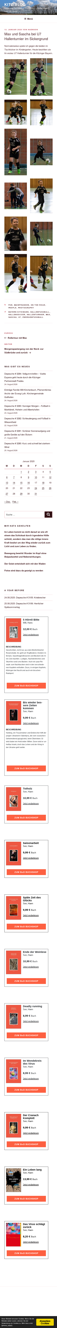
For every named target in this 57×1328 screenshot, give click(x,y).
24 (36, 488)
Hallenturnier (35, 314)
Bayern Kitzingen (18, 312)
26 (50, 488)
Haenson (33, 29)
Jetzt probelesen (31, 634)
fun (10, 305)
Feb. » (15, 501)
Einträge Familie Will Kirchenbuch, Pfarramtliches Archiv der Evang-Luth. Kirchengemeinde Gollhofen (27, 393)
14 (14, 482)
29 (21, 493)
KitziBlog (15, 4)
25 (43, 488)
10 (36, 477)
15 (21, 482)
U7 (19, 317)
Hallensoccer (16, 314)
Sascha (12, 317)
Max (48, 314)
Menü (30, 18)
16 (28, 482)
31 (36, 493)
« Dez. (7, 501)
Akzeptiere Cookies (45, 1322)
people (12, 308)
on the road (38, 305)
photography (26, 308)
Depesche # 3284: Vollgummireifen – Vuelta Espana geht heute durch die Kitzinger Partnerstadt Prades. (25, 377)
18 (43, 482)
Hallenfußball (40, 312)
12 (50, 477)
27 (7, 493)
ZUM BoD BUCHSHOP (26, 685)
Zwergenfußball (33, 317)
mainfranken (21, 305)
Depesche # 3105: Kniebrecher (31, 597)
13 (7, 482)
